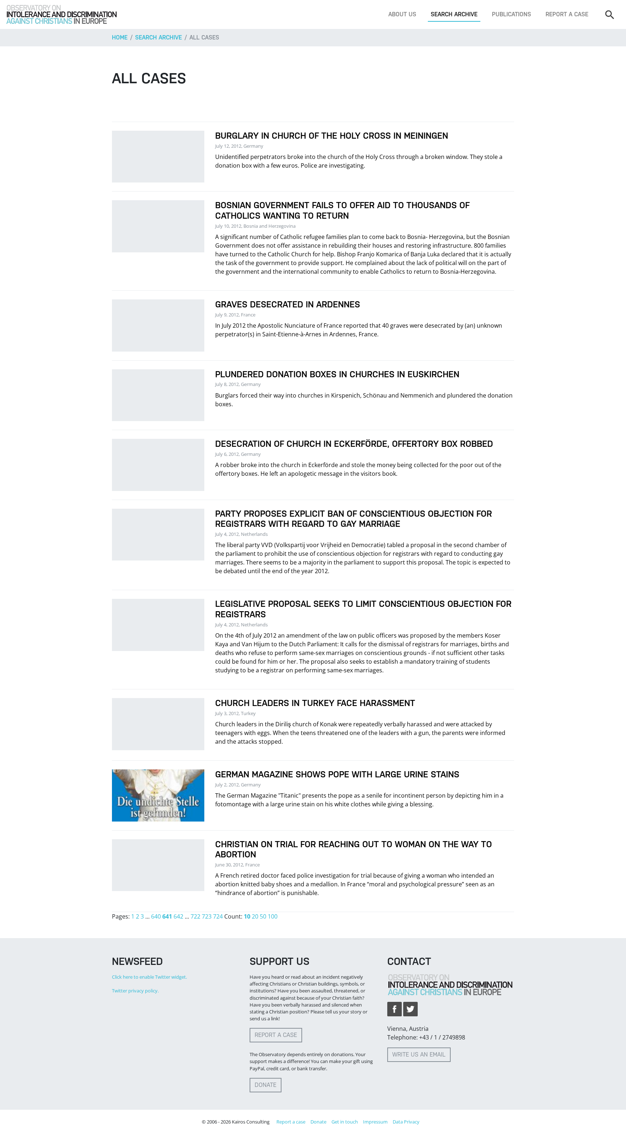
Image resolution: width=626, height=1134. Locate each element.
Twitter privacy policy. (135, 990)
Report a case (567, 14)
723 (207, 916)
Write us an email (419, 1054)
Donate (265, 1085)
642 (178, 916)
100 (272, 916)
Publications (511, 14)
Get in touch (344, 1121)
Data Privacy (406, 1121)
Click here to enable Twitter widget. (149, 977)
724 (218, 916)
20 (255, 916)
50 (263, 916)
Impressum (375, 1121)
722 (195, 916)
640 (156, 916)
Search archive (454, 14)
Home (120, 37)
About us (402, 14)
